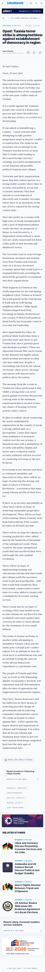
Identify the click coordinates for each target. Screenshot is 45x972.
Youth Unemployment (15, 807)
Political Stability (16, 798)
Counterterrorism (14, 793)
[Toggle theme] (41, 3)
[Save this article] (34, 52)
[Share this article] (28, 52)
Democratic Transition (16, 788)
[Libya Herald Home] (15, 3)
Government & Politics (11, 25)
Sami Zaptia (7, 51)
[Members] (30, 3)
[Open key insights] (40, 52)
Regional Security (15, 803)
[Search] (36, 3)
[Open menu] (2, 3)
